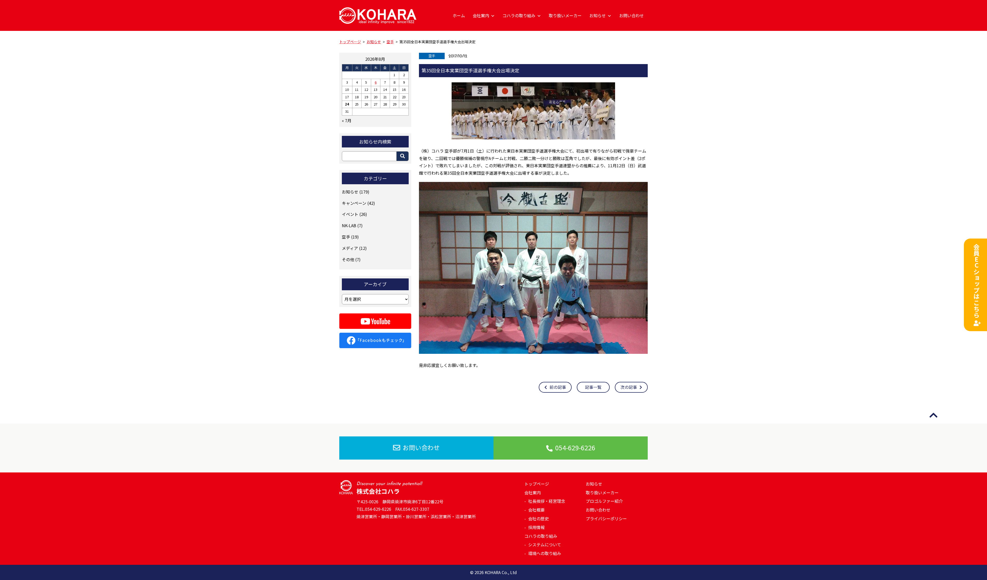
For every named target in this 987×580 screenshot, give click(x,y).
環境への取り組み (544, 553)
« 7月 (346, 120)
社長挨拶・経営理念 (546, 501)
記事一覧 (593, 387)
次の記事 (628, 387)
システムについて (544, 544)
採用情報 (536, 527)
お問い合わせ (631, 15)
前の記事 (558, 387)
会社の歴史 (538, 518)
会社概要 (536, 510)
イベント (350, 214)
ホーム (459, 15)
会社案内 (481, 15)
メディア (350, 248)
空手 (431, 55)
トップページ (536, 484)
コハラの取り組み (518, 15)
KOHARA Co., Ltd (501, 572)
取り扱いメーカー (565, 15)
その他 (348, 259)
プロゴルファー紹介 (604, 501)
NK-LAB (349, 225)
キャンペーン (354, 203)
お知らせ (597, 15)
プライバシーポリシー (606, 518)
